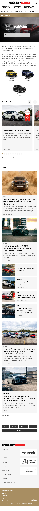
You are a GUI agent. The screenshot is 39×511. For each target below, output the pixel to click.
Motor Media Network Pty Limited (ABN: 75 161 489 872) (20, 503)
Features (5, 470)
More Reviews (7, 158)
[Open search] (36, 3)
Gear (26, 11)
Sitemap (4, 498)
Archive (5, 478)
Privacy (4, 493)
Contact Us (5, 500)
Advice (4, 458)
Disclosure (4, 495)
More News (6, 415)
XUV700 (13, 58)
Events (4, 462)
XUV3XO (21, 56)
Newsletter (6, 474)
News (3, 11)
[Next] (37, 11)
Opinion (5, 466)
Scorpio (4, 61)
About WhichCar (8, 483)
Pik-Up (5, 426)
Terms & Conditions (7, 490)
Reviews (9, 11)
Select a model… (9, 35)
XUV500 (33, 426)
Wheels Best (18, 11)
